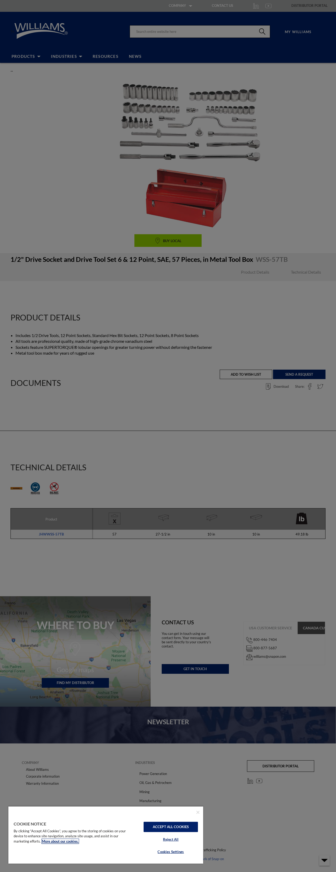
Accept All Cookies (171, 827)
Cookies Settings (171, 852)
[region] (105, 835)
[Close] (198, 812)
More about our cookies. (60, 841)
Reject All (170, 839)
